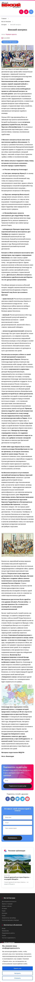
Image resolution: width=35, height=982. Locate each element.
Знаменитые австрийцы (9, 918)
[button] (4, 863)
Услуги (4, 935)
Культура (4, 913)
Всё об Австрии (6, 21)
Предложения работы (8, 933)
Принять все (17, 968)
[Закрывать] (33, 943)
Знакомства (5, 930)
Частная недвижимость (9, 937)
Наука (3, 911)
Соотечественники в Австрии (10, 920)
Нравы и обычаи (7, 906)
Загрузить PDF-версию (10, 42)
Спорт (3, 915)
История (4, 24)
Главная (3, 18)
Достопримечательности (9, 901)
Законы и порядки (7, 904)
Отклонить (17, 978)
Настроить (17, 973)
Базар (3, 928)
